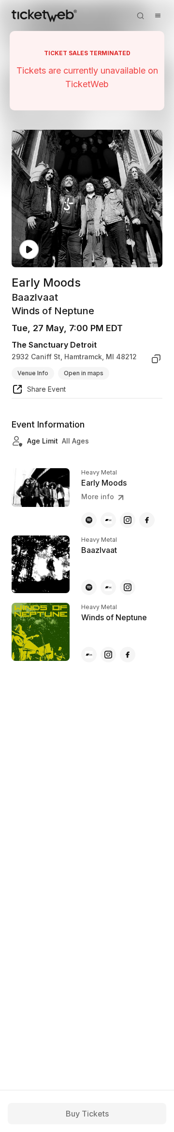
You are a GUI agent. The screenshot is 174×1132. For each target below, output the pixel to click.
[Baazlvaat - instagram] (127, 587)
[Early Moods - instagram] (127, 520)
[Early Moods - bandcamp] (108, 520)
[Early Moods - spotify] (89, 520)
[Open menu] (157, 15)
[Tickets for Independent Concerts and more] (44, 15)
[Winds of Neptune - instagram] (108, 654)
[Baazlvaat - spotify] (89, 587)
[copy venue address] (156, 358)
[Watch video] (29, 249)
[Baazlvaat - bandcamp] (108, 587)
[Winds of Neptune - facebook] (127, 654)
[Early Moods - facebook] (147, 520)
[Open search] (140, 15)
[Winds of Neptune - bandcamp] (89, 654)
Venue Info (32, 373)
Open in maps (83, 373)
